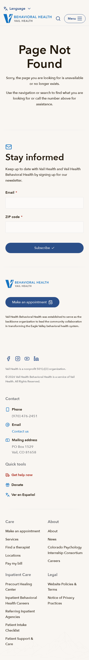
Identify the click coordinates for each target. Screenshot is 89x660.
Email (11, 192)
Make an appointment (22, 531)
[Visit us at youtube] (27, 359)
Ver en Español (23, 494)
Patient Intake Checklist (16, 628)
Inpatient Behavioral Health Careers (21, 600)
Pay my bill (13, 563)
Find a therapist (17, 547)
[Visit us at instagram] (18, 359)
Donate (17, 485)
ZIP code (13, 217)
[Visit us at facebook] (8, 359)
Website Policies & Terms (62, 587)
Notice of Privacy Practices (61, 600)
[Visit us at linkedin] (36, 359)
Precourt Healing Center (18, 587)
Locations (13, 555)
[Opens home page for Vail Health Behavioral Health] (27, 18)
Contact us (20, 431)
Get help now (22, 475)
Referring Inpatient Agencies (20, 614)
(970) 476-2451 (25, 416)
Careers (54, 561)
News (52, 539)
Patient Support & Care (19, 641)
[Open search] (58, 18)
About (52, 531)
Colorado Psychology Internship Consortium (65, 550)
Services (11, 539)
